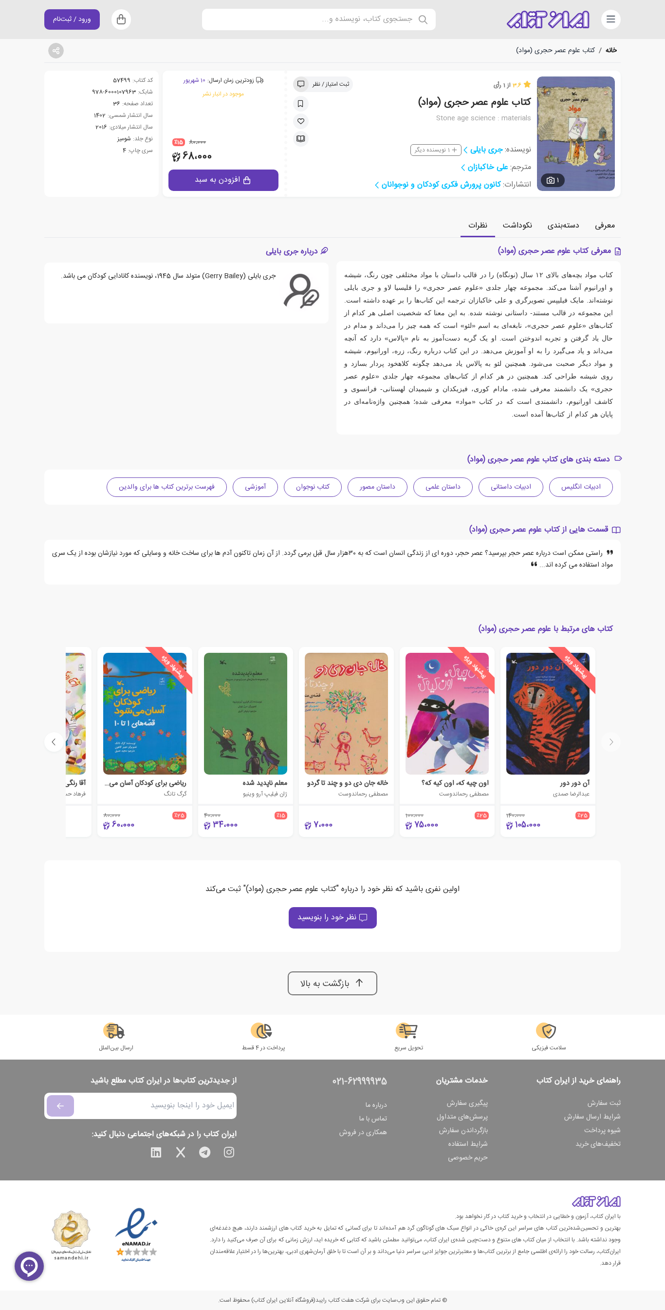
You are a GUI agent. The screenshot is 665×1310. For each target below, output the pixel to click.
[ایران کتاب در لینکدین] (156, 1154)
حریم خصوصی (468, 1158)
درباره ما (376, 1105)
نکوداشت (517, 225)
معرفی (605, 225)
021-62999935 (359, 1082)
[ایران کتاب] (548, 19)
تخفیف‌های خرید (598, 1144)
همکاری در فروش (363, 1133)
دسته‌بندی (563, 225)
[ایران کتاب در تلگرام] (205, 1154)
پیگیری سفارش (467, 1103)
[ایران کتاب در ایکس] (180, 1154)
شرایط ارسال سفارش (592, 1117)
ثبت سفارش (604, 1103)
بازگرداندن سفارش (463, 1131)
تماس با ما (373, 1119)
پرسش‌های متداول (462, 1117)
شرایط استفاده (468, 1144)
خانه (611, 51)
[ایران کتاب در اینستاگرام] (229, 1154)
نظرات (477, 225)
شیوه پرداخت (602, 1131)
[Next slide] (54, 742)
